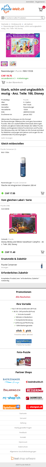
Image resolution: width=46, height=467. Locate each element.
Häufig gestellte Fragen (23, 428)
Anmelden (30, 2)
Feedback (23, 432)
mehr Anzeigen (7, 138)
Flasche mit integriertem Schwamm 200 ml (18, 185)
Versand (23, 418)
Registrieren (40, 2)
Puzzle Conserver (19, 183)
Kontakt (23, 437)
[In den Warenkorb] (42, 193)
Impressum (23, 442)
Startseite (23, 413)
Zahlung (23, 423)
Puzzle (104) (5, 206)
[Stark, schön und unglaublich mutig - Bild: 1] (23, 45)
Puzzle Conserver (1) (8, 149)
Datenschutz (23, 447)
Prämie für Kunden (24, 345)
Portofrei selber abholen (23, 334)
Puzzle (19, 71)
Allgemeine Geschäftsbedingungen (23, 451)
